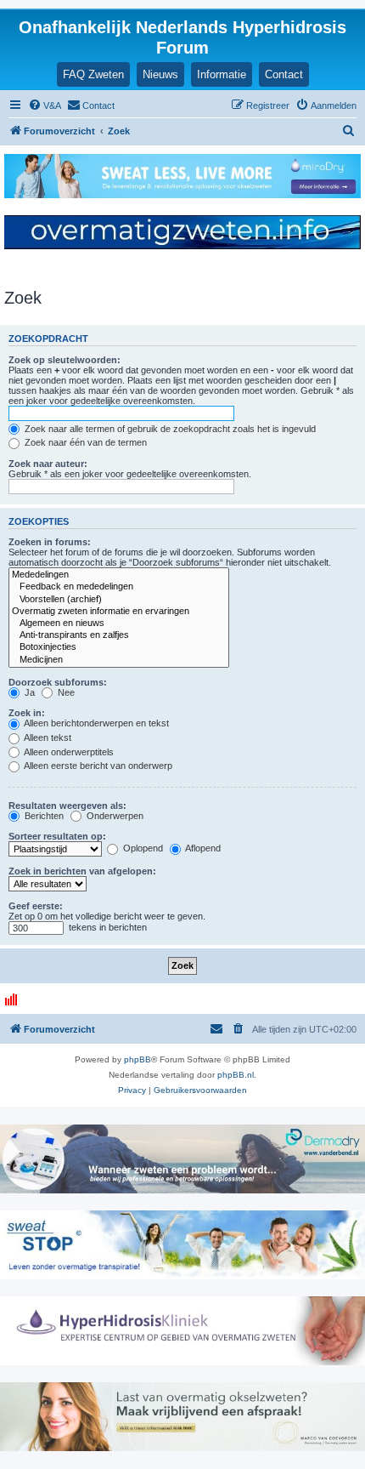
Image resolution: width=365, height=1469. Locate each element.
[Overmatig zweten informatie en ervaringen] (118, 612)
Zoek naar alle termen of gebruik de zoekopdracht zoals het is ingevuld (169, 429)
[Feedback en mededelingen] (118, 587)
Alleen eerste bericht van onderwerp (97, 765)
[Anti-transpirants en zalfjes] (118, 635)
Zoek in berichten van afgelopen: (82, 871)
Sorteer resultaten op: (57, 836)
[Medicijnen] (118, 660)
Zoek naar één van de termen (84, 442)
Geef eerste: (35, 906)
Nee (65, 692)
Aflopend (202, 848)
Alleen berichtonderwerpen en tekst (95, 723)
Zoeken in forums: (49, 542)
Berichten (43, 816)
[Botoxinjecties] (118, 647)
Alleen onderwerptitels (68, 752)
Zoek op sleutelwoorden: (64, 360)
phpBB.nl (235, 1074)
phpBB (137, 1059)
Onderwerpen (113, 816)
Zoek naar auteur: (47, 463)
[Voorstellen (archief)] (118, 600)
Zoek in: (26, 713)
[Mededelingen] (118, 575)
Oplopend (142, 848)
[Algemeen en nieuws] (118, 623)
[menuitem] (44, 105)
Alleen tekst (46, 737)
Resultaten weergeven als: (67, 805)
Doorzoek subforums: (57, 682)
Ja (28, 692)
